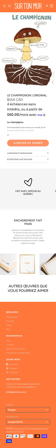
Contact (9, 344)
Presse (9, 325)
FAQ (8, 340)
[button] (26, 84)
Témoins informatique (15, 348)
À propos (10, 321)
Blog (8, 329)
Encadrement (12, 317)
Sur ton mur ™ (20, 428)
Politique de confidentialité (18, 353)
